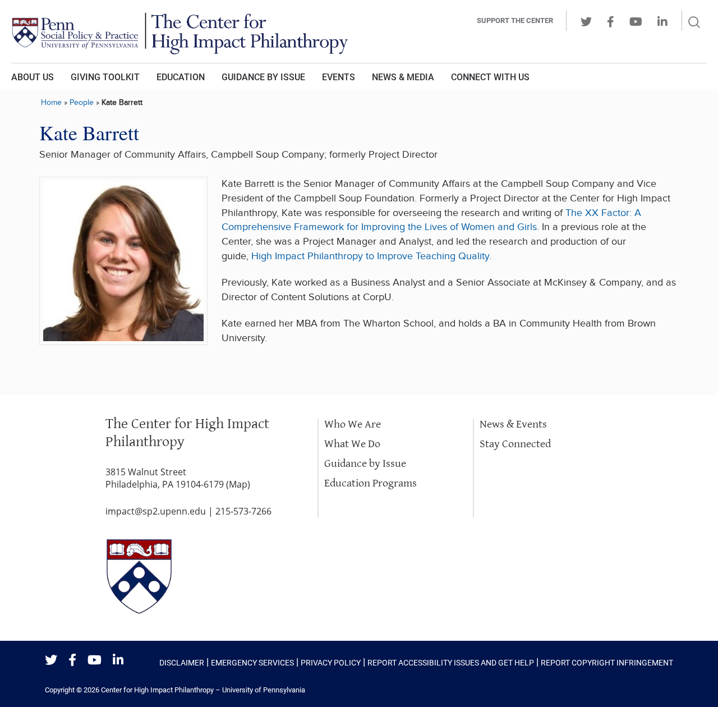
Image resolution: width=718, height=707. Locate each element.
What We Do (352, 444)
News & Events (513, 424)
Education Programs (370, 483)
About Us (32, 77)
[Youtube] (95, 660)
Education (181, 77)
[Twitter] (51, 660)
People (82, 102)
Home (51, 102)
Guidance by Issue (263, 77)
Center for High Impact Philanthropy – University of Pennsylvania (203, 690)
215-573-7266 (243, 511)
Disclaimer (181, 662)
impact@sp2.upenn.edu (155, 511)
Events (338, 77)
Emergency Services (252, 662)
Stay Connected (515, 444)
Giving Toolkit (105, 77)
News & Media (403, 77)
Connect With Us (490, 77)
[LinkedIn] (118, 660)
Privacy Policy (331, 662)
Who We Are (352, 424)
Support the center (515, 20)
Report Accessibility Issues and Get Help (450, 662)
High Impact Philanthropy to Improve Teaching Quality (370, 256)
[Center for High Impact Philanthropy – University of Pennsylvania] (204, 31)
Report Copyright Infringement (607, 662)
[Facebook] (72, 660)
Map (238, 484)
